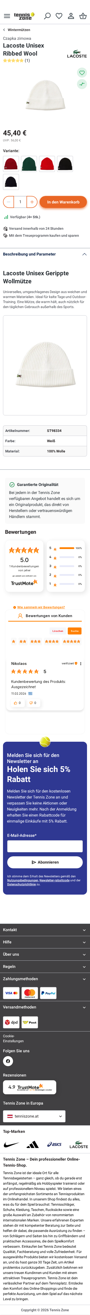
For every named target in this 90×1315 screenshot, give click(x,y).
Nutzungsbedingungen (22, 880)
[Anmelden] (71, 16)
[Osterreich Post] (30, 1022)
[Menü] (7, 16)
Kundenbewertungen (24, 568)
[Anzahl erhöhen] (32, 202)
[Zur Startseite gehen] (24, 16)
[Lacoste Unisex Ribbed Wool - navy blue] (11, 182)
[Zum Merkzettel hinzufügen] (82, 73)
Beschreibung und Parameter (29, 254)
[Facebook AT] (8, 1061)
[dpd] (11, 1022)
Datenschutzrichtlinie (21, 884)
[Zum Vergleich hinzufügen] (82, 84)
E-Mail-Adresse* (21, 835)
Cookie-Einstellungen (8, 1038)
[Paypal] (48, 993)
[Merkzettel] (59, 16)
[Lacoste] (77, 54)
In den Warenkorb (63, 202)
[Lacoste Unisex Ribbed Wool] (11, 164)
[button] (14, 607)
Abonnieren (48, 862)
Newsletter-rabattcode (55, 880)
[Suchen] (47, 16)
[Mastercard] (30, 993)
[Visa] (11, 993)
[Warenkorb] (83, 16)
